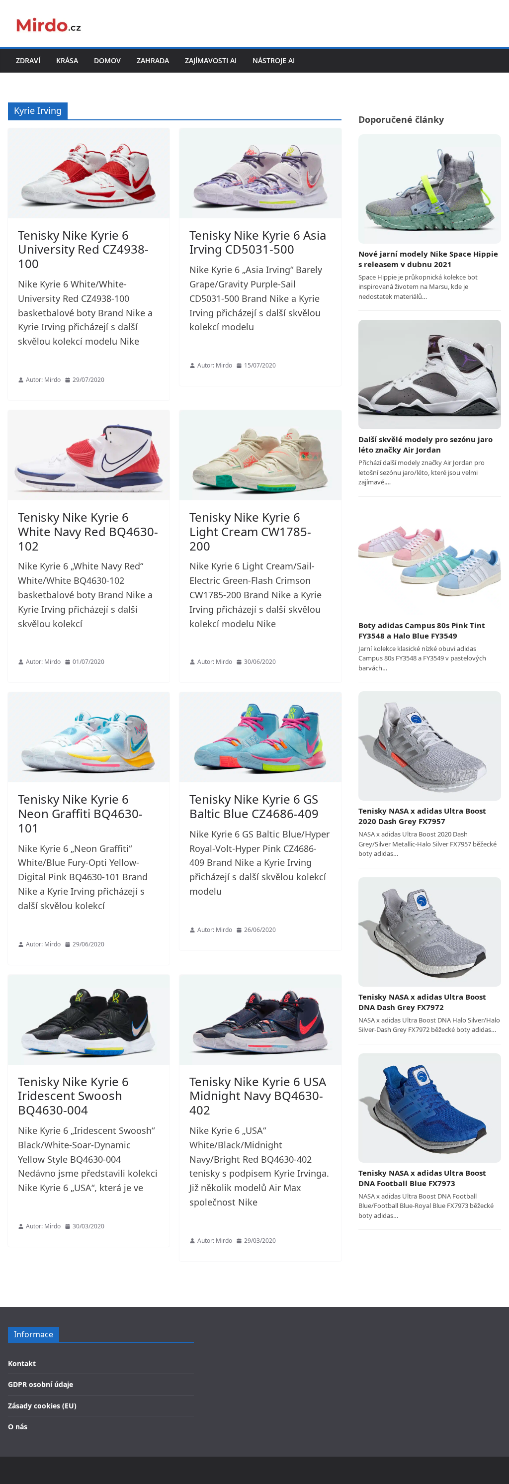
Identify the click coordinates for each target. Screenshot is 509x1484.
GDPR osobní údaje (40, 1384)
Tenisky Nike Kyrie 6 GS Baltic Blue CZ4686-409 (254, 806)
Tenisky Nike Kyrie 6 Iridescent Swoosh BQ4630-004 (73, 1095)
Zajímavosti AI (211, 60)
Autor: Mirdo (43, 379)
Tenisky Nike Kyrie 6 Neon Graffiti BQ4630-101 (80, 813)
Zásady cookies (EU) (42, 1405)
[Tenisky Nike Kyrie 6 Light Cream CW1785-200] (260, 455)
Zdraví (28, 60)
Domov (107, 60)
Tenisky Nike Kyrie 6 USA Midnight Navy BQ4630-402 (257, 1095)
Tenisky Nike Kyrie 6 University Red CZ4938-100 (83, 249)
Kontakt (22, 1363)
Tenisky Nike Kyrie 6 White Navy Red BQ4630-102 (88, 531)
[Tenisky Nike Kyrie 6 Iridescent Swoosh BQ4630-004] (89, 1020)
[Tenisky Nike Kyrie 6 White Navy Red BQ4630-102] (89, 455)
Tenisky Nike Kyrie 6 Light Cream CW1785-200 (250, 531)
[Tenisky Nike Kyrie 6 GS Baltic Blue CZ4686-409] (260, 737)
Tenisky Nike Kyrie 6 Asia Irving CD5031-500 (257, 242)
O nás (17, 1426)
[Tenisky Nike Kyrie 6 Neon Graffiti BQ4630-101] (89, 737)
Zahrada (153, 60)
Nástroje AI (274, 60)
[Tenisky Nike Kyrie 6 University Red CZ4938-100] (89, 173)
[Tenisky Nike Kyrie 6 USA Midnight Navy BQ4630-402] (260, 1020)
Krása (67, 60)
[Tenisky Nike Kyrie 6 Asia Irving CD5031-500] (260, 173)
